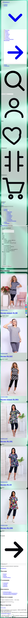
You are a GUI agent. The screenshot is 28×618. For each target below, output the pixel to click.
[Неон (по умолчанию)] (26, 305)
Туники (7, 36)
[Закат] (26, 309)
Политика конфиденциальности (10, 593)
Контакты (5, 586)
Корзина (5, 576)
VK (1, 607)
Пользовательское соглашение (10, 594)
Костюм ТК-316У (7, 356)
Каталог (6, 210)
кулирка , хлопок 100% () (9, 240)
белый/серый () (7, 245)
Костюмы (7, 30)
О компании (6, 65)
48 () (5, 254)
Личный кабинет (7, 577)
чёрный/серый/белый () (9, 250)
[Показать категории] (8, 210)
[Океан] (26, 307)
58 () (5, 260)
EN (3, 203)
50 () (5, 255)
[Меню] (2, 2)
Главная (5, 4)
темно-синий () (7, 248)
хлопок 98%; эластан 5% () (10, 242)
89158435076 (3, 568)
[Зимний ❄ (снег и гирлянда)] (26, 313)
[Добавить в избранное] (1, 274)
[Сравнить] (2, 274)
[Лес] (26, 311)
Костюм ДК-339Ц (7, 528)
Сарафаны (7, 34)
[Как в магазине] (26, 303)
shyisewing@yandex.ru (6, 613)
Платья (6, 32)
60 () (5, 262)
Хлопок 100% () (7, 241)
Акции (5, 64)
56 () (5, 259)
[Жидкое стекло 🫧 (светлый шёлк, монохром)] (26, 315)
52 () (5, 257)
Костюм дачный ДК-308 (9, 313)
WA (5, 607)
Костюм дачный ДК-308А (10, 399)
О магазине (5, 582)
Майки (6, 31)
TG (3, 607)
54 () (5, 258)
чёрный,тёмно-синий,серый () (10, 249)
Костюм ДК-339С (7, 441)
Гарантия (5, 585)
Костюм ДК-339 (6, 485)
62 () (5, 263)
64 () (5, 264)
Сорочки (7, 35)
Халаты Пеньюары (9, 39)
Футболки (7, 38)
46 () (5, 253)
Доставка (5, 584)
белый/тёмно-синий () (9, 246)
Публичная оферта (7, 592)
